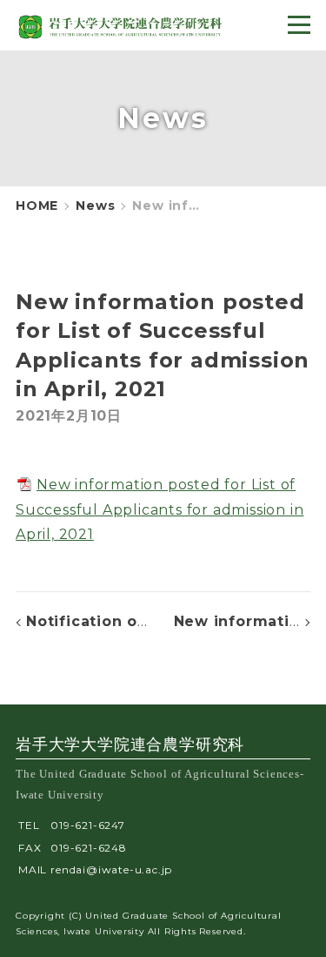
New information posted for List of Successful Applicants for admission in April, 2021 (159, 509)
